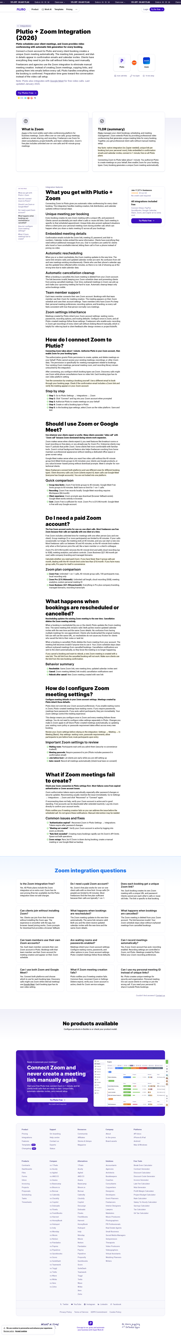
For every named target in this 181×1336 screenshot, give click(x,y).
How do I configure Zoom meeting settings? (25, 228)
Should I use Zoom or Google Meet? (26, 205)
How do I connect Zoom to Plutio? (25, 200)
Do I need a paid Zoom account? (26, 211)
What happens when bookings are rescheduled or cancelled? (26, 219)
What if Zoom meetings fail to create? (24, 236)
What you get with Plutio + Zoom (25, 194)
